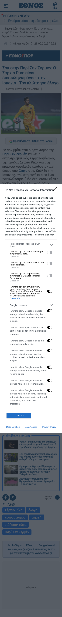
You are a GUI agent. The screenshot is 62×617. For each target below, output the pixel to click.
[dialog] (31, 308)
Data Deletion (13, 427)
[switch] (49, 252)
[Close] (56, 190)
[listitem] (31, 245)
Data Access (31, 427)
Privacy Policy (49, 427)
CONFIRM (19, 415)
